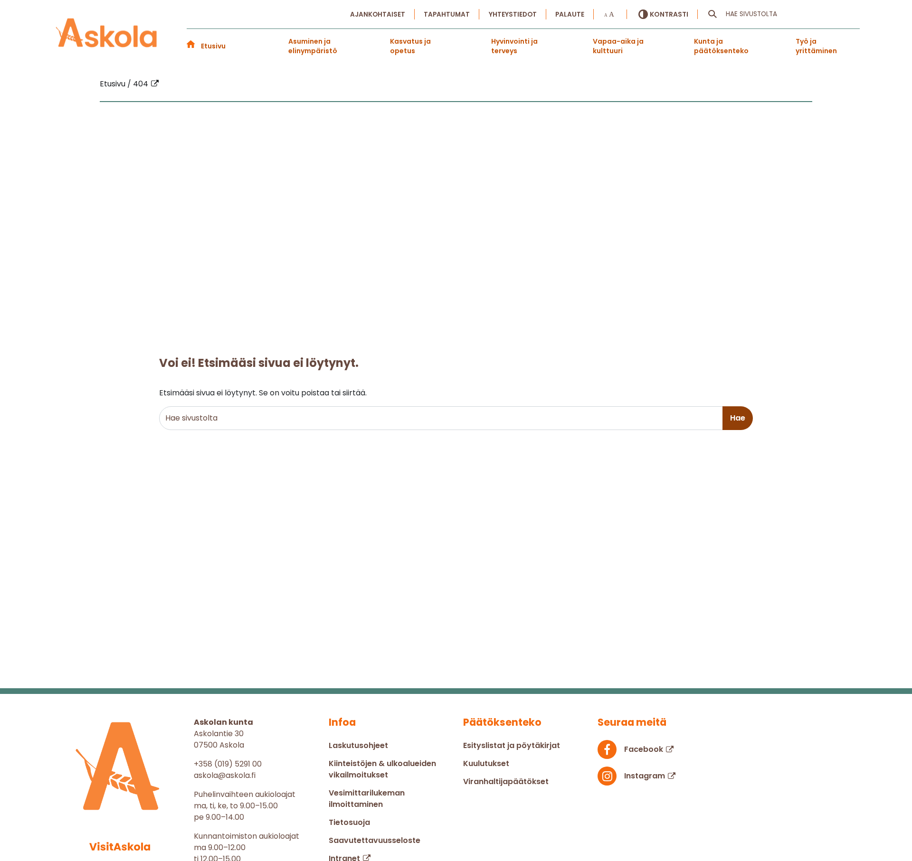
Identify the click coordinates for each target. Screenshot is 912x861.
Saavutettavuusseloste (374, 840)
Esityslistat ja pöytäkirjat (511, 745)
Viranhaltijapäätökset (506, 781)
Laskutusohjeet (358, 745)
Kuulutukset (486, 763)
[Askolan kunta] (107, 34)
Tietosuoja (349, 822)
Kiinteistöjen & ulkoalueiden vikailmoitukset (382, 769)
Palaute (569, 14)
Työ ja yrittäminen (816, 46)
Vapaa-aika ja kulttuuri (618, 46)
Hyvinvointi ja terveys (514, 46)
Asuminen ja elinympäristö (312, 46)
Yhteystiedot (513, 14)
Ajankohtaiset (377, 14)
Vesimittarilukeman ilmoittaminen (367, 798)
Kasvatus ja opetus (410, 46)
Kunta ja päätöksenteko (721, 46)
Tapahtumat (447, 14)
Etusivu (213, 46)
